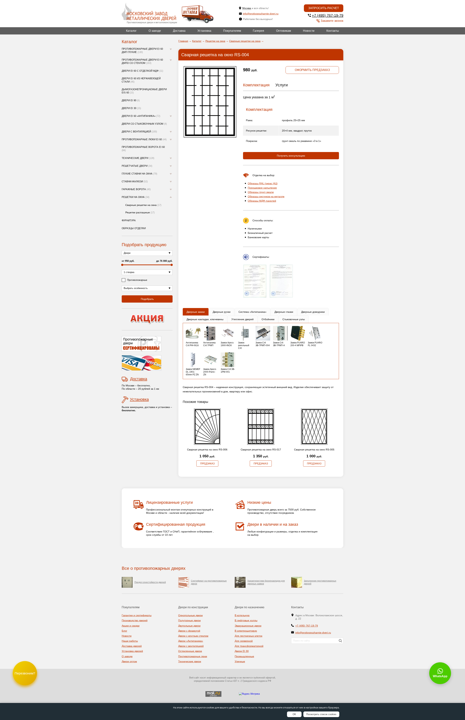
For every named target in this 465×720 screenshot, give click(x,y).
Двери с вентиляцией (139, 131)
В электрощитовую (246, 630)
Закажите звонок (332, 20)
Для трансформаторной (249, 646)
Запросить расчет (323, 8)
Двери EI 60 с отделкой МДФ (142, 70)
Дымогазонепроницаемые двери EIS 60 (144, 91)
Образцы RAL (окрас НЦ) (263, 183)
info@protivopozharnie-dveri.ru (260, 13)
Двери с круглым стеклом (193, 635)
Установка (204, 30)
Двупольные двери (189, 625)
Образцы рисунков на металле (266, 196)
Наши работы (130, 640)
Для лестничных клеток (248, 635)
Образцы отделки (134, 228)
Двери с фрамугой (189, 630)
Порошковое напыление (262, 187)
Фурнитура (129, 220)
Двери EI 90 (131, 100)
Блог (124, 630)
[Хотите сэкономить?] (147, 319)
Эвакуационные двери (248, 625)
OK (294, 714)
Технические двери (138, 158)
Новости (308, 30)
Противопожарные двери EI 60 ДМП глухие (142, 51)
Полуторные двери (189, 620)
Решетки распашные (140, 212)
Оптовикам (283, 30)
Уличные (240, 661)
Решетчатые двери (137, 166)
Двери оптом (129, 661)
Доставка (179, 30)
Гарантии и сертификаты (136, 615)
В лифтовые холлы (246, 620)
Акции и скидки (131, 625)
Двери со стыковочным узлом (144, 123)
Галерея (258, 30)
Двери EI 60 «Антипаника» (141, 116)
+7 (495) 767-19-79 (327, 15)
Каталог (131, 30)
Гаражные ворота (136, 189)
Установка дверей (132, 651)
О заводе (155, 30)
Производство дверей (134, 620)
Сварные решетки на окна (143, 205)
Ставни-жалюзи (135, 181)
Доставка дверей (132, 646)
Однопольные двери (190, 615)
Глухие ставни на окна (139, 173)
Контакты (332, 30)
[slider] (122, 265)
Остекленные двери (190, 651)
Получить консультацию (291, 155)
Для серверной (244, 640)
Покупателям (232, 30)
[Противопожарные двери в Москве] (149, 12)
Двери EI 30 (131, 108)
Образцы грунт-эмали (261, 192)
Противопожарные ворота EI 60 (143, 149)
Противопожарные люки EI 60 (144, 139)
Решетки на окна (135, 197)
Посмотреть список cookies (321, 714)
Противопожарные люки (192, 656)
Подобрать (147, 299)
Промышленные (244, 656)
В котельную (242, 615)
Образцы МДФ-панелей (262, 200)
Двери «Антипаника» (190, 640)
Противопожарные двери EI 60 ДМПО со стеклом (142, 61)
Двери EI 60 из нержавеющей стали (141, 80)
